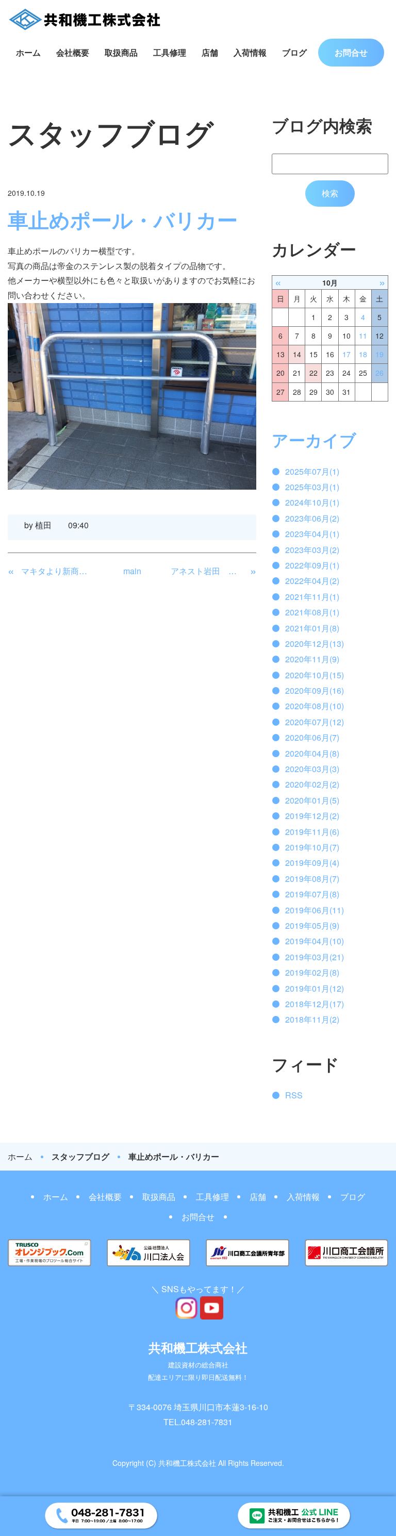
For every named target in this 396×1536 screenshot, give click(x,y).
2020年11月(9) (312, 659)
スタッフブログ (80, 1156)
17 (346, 354)
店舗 (210, 52)
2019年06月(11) (314, 910)
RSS (294, 1095)
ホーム (28, 52)
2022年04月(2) (312, 581)
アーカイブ (314, 440)
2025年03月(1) (312, 487)
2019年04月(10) (314, 941)
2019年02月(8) (312, 972)
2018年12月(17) (314, 1004)
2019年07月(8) (312, 894)
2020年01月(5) (312, 800)
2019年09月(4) (312, 863)
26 (379, 373)
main (132, 571)
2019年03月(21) (314, 957)
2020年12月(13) (314, 643)
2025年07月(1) (312, 471)
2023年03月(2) (312, 550)
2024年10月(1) (312, 502)
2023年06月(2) (312, 518)
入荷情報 (250, 52)
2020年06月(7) (312, 737)
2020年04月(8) (312, 753)
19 (379, 354)
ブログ (294, 52)
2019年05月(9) (312, 925)
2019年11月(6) (312, 832)
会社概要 (72, 52)
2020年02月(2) (312, 784)
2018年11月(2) (312, 1019)
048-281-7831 (207, 1422)
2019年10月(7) (312, 847)
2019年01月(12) (314, 988)
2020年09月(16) (314, 690)
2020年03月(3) (312, 769)
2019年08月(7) (312, 878)
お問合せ (351, 52)
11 (363, 335)
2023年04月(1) (312, 534)
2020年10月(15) (314, 675)
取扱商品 (121, 52)
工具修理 (169, 52)
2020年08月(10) (314, 706)
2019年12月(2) (312, 816)
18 (363, 354)
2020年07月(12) (314, 722)
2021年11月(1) (312, 597)
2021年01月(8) (312, 628)
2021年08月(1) (312, 612)
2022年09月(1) (312, 565)
